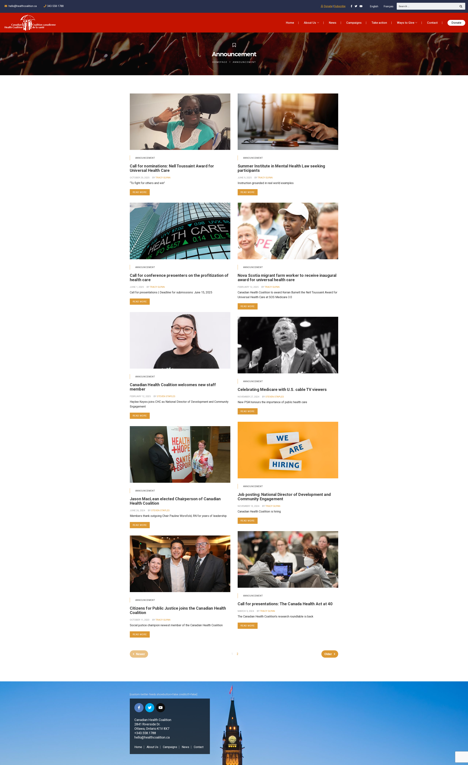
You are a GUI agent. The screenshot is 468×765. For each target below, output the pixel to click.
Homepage (219, 62)
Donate (328, 6)
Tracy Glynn (163, 177)
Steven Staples (166, 396)
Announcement (145, 158)
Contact (198, 747)
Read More (140, 192)
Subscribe (340, 6)
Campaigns (170, 747)
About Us (152, 747)
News (185, 747)
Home (138, 747)
